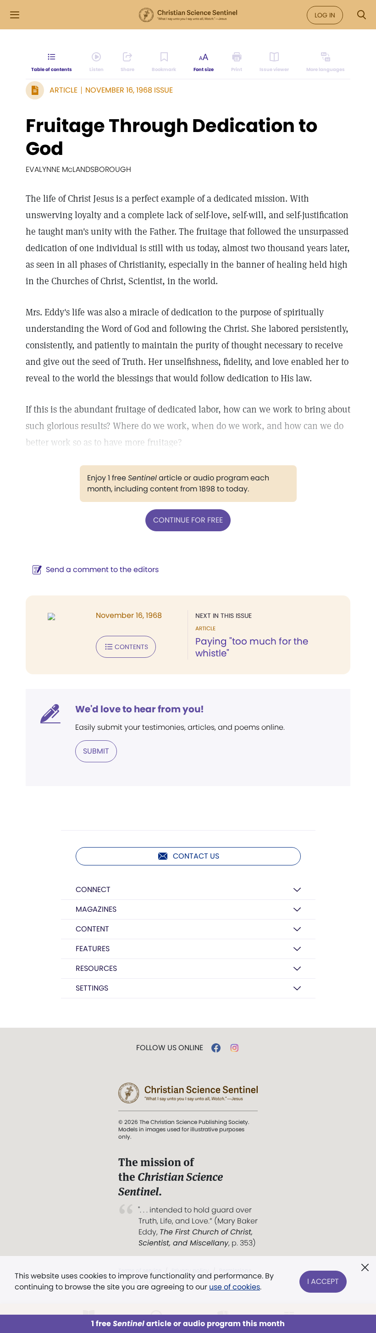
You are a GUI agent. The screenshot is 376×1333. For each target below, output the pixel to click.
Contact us (196, 856)
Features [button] (93, 948)
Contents (131, 646)
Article (63, 90)
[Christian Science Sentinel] (188, 15)
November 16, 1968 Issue (129, 90)
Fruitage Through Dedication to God (171, 137)
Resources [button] (96, 968)
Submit (96, 751)
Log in (325, 15)
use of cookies (234, 1287)
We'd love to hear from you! (139, 709)
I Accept (323, 1281)
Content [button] (92, 929)
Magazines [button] (96, 909)
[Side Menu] (15, 15)
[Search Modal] (361, 15)
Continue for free (188, 520)
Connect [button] (93, 889)
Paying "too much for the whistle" (251, 647)
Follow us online (169, 1048)
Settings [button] (92, 988)
